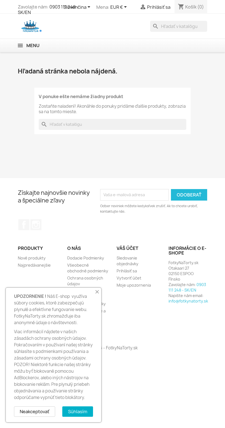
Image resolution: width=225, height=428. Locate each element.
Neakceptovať (34, 412)
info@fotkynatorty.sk (188, 301)
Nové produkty (32, 258)
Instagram (35, 224)
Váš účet (127, 248)
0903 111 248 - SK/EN (187, 287)
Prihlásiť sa (127, 270)
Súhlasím (77, 412)
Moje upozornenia (134, 285)
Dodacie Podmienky (85, 258)
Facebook (23, 224)
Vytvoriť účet (129, 278)
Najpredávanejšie (34, 265)
